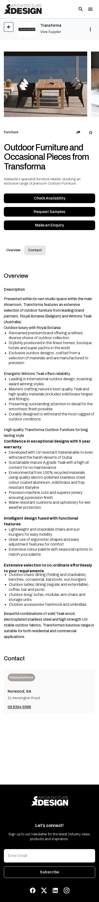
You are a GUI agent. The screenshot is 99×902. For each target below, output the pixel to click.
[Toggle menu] (90, 9)
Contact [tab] (35, 250)
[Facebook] (32, 890)
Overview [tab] (13, 250)
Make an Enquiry (49, 225)
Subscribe (49, 872)
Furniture (11, 132)
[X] (44, 890)
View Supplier (50, 32)
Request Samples (49, 212)
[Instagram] (66, 890)
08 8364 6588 (19, 707)
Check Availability (49, 198)
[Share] (78, 132)
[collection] (90, 132)
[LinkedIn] (55, 890)
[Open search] (81, 9)
